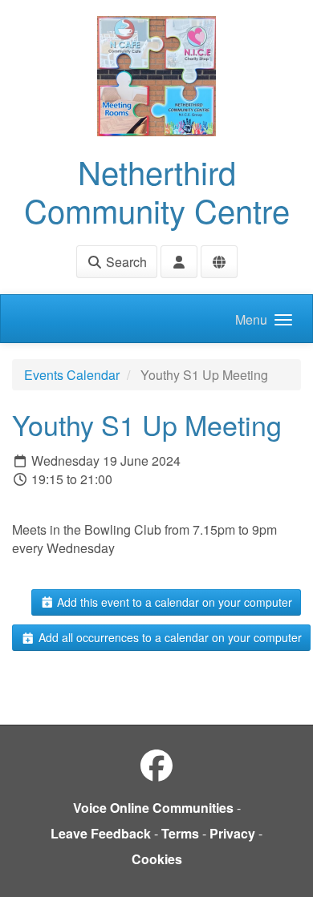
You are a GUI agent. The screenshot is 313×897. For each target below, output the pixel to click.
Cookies (157, 859)
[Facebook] (156, 764)
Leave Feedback (101, 833)
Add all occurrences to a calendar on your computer (168, 637)
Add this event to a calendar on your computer (173, 602)
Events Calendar (72, 375)
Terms (180, 833)
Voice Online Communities (153, 807)
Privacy (232, 833)
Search (125, 262)
